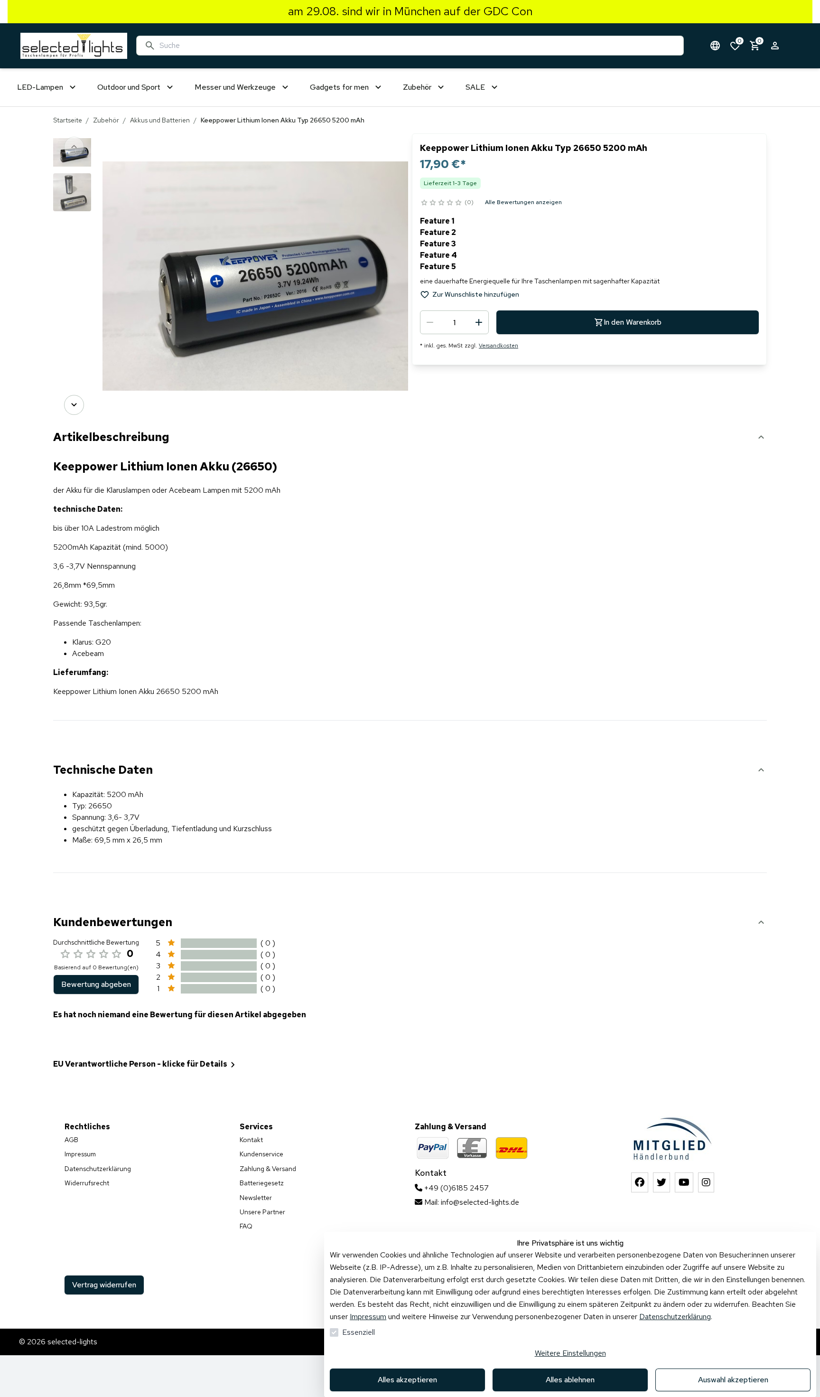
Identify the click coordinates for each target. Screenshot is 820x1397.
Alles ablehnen (570, 1380)
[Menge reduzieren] (429, 322)
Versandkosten (498, 345)
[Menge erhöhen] (478, 322)
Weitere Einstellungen (570, 1353)
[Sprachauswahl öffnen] (715, 45)
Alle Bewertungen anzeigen (523, 202)
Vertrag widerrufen (104, 1285)
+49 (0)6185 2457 (455, 1188)
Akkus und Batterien (160, 120)
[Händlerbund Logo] (672, 1138)
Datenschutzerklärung (675, 1317)
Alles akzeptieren (407, 1380)
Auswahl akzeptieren (733, 1380)
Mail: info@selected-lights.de (470, 1202)
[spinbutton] (454, 322)
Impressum (368, 1317)
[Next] (74, 404)
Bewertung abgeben (96, 984)
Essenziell (358, 1332)
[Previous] (74, 146)
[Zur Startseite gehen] (73, 46)
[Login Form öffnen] (774, 45)
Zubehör (106, 120)
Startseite (67, 120)
